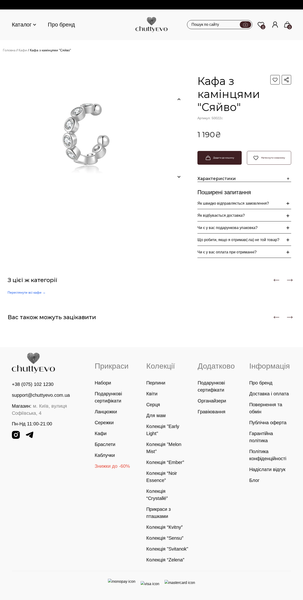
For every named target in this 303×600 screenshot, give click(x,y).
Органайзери (212, 400)
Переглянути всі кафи (27, 292)
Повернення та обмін (265, 408)
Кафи (22, 50)
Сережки (104, 422)
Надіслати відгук (267, 469)
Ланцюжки (106, 411)
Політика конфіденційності (267, 455)
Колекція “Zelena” (165, 559)
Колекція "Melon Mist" (163, 448)
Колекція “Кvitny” (164, 527)
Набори (103, 382)
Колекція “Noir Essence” (161, 477)
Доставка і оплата (269, 393)
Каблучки (105, 455)
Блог (254, 480)
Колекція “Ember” (165, 462)
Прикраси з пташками (158, 513)
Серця (153, 404)
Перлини (155, 382)
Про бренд (61, 25)
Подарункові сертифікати (108, 397)
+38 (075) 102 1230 (32, 384)
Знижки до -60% (112, 466)
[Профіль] (275, 24)
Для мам (156, 415)
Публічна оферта (267, 422)
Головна (9, 50)
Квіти (151, 393)
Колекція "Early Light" (162, 430)
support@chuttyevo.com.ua (41, 395)
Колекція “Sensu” (164, 538)
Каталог (21, 25)
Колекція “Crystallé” (157, 495)
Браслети (105, 444)
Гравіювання (211, 411)
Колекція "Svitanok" (167, 548)
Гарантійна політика (261, 437)
